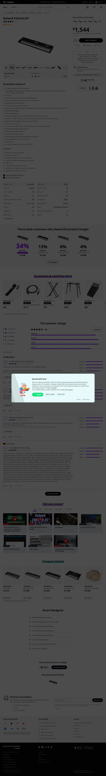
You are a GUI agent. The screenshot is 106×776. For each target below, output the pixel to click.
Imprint (79, 399)
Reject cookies (50, 394)
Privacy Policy (86, 399)
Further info (61, 394)
